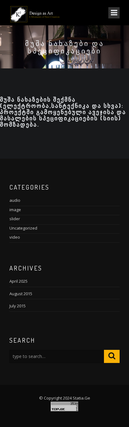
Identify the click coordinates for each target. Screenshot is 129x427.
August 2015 (20, 293)
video (14, 237)
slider (14, 218)
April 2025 (18, 281)
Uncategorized (23, 228)
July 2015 (17, 306)
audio (14, 200)
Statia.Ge (81, 398)
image (15, 209)
